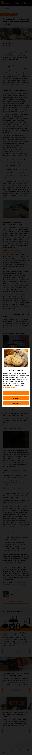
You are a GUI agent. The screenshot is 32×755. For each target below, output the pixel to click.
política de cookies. (9, 387)
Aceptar (16, 393)
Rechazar (16, 403)
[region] (16, 377)
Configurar (16, 398)
